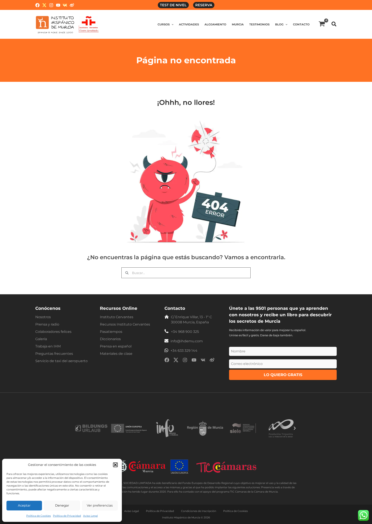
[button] (115, 465)
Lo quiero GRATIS (283, 374)
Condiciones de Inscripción (198, 511)
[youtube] (194, 361)
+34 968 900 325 (185, 332)
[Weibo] (72, 5)
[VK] (65, 5)
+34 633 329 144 (183, 351)
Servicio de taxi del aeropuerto (61, 361)
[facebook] (166, 361)
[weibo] (212, 361)
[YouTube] (58, 5)
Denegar (62, 505)
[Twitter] (44, 5)
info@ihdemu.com (186, 341)
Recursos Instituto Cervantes (125, 324)
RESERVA (203, 5)
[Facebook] (37, 5)
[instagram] (185, 361)
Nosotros (43, 317)
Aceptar (24, 505)
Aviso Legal (90, 515)
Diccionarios (110, 339)
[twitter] (176, 361)
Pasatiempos (111, 332)
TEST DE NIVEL (173, 5)
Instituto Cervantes (116, 317)
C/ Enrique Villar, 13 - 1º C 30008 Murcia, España (191, 319)
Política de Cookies (38, 515)
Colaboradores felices (53, 332)
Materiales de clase (116, 354)
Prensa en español (116, 346)
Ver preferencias (100, 505)
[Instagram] (51, 5)
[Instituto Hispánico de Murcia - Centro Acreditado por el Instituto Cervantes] (88, 24)
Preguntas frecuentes (54, 354)
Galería (41, 339)
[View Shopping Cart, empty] (322, 24)
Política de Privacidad (67, 515)
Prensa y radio (47, 324)
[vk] (203, 361)
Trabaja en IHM (48, 346)
